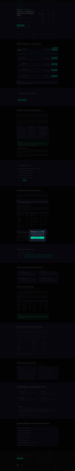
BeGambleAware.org (41, 239)
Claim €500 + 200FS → (37, 237)
